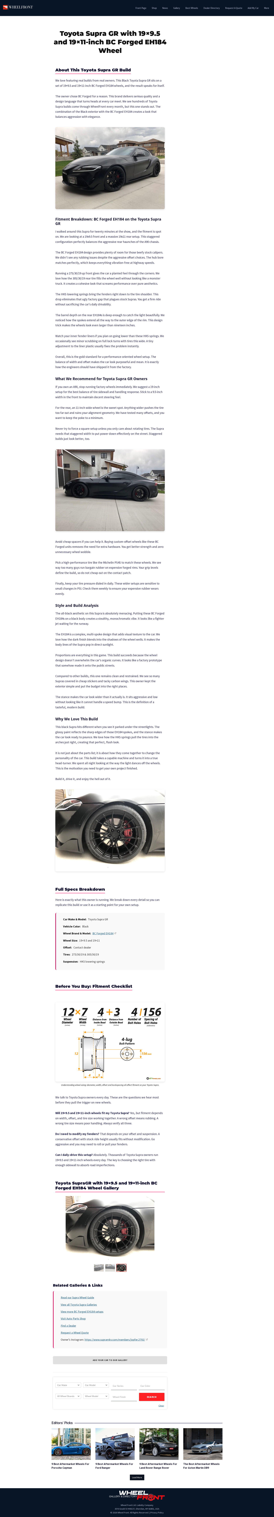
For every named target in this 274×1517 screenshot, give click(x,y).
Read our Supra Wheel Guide (77, 1297)
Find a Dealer (68, 1325)
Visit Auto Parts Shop (73, 1318)
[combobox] (68, 1385)
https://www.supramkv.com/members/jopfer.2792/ (115, 1339)
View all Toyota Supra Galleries (79, 1304)
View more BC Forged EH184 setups (82, 1311)
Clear (161, 1405)
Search (152, 1396)
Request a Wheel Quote (75, 1332)
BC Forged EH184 (102, 933)
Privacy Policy (157, 1512)
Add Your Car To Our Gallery (110, 1360)
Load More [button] (137, 1477)
